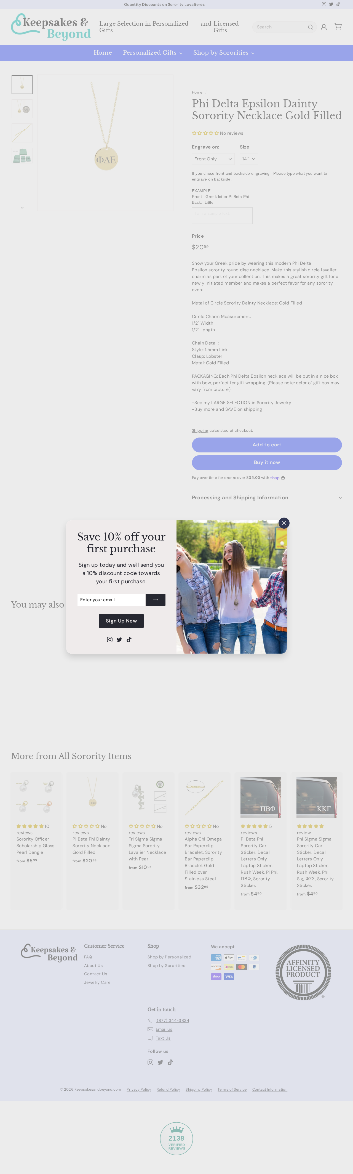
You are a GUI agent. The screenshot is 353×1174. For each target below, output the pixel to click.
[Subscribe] (155, 600)
